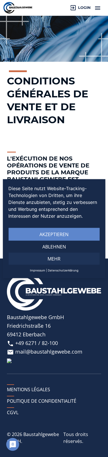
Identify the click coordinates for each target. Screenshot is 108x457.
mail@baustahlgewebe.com (44, 351)
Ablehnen (54, 246)
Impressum (37, 270)
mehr (54, 258)
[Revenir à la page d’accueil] (17, 8)
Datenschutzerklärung (63, 270)
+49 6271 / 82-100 (32, 343)
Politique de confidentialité (41, 401)
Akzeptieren (54, 234)
